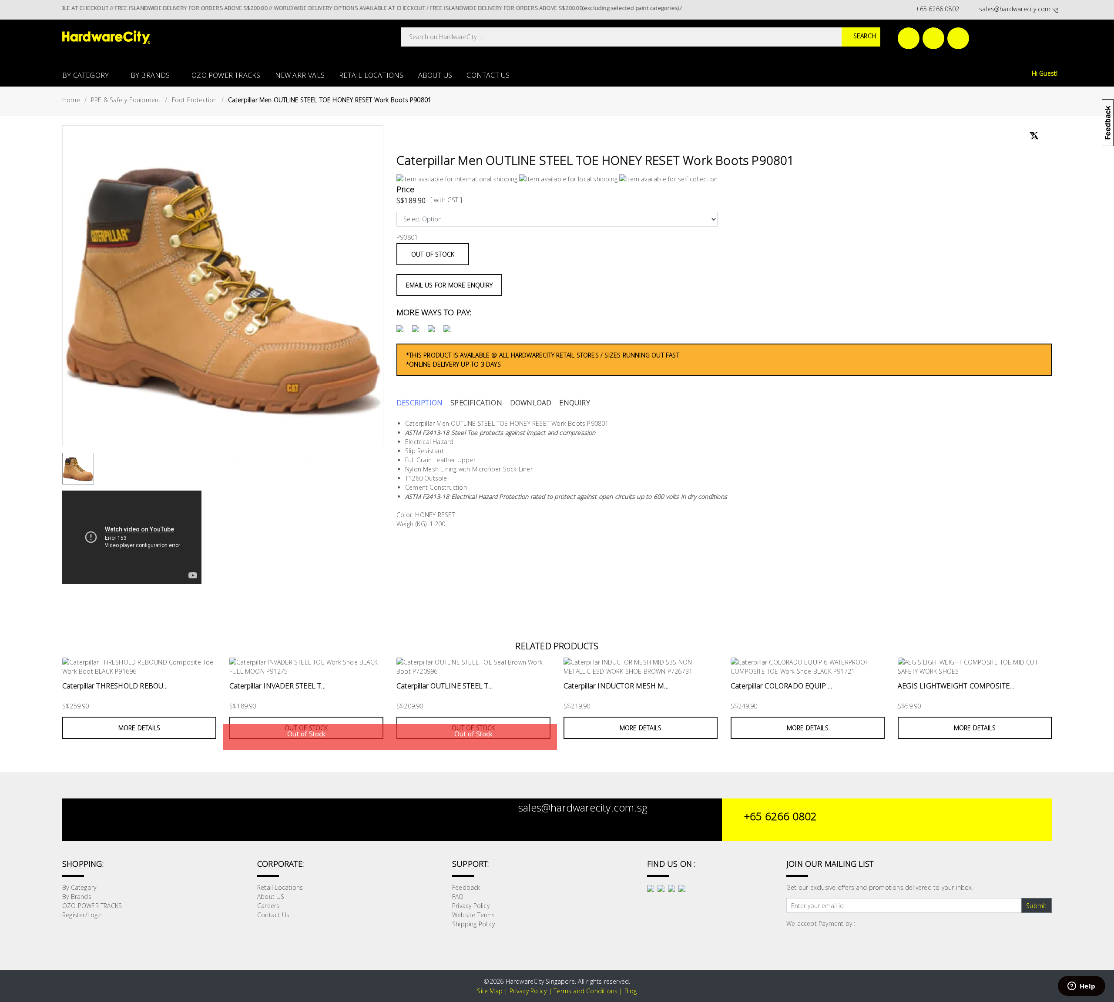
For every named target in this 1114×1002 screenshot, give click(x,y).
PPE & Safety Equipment (126, 100)
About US (435, 75)
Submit (1036, 906)
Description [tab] (419, 402)
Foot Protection (194, 100)
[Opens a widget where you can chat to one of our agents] (1081, 987)
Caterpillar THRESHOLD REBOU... (115, 686)
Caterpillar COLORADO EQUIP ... (781, 686)
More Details (139, 728)
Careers (268, 906)
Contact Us (488, 75)
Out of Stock (432, 254)
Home (71, 100)
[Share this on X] (1034, 132)
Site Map (490, 991)
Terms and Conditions (585, 991)
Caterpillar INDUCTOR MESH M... (616, 686)
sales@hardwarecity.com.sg (1017, 9)
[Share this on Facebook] (1021, 137)
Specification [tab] (476, 402)
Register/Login (82, 915)
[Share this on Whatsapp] (1045, 137)
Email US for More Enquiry (449, 285)
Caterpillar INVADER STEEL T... (277, 686)
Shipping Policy (473, 924)
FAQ (458, 896)
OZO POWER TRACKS (225, 75)
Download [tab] (531, 402)
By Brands (151, 75)
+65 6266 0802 (935, 9)
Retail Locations (371, 75)
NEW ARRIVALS (300, 75)
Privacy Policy (471, 906)
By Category (86, 75)
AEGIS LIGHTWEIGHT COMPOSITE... (956, 686)
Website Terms (473, 915)
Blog (630, 991)
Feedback (466, 887)
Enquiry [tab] (574, 402)
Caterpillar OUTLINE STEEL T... (444, 686)
